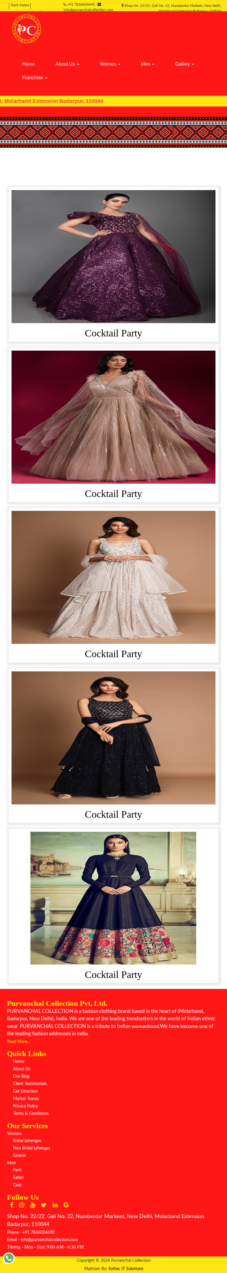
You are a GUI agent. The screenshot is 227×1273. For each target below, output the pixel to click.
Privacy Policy (25, 1106)
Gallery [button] (183, 64)
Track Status (19, 5)
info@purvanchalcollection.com (49, 1240)
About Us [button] (66, 64)
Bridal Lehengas (27, 1141)
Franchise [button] (33, 77)
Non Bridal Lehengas (31, 1148)
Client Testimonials (30, 1084)
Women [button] (108, 64)
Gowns (19, 1156)
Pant (17, 1170)
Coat (17, 1185)
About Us (21, 1069)
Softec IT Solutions (125, 1269)
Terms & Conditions (31, 1114)
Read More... (18, 1042)
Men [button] (146, 64)
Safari (18, 1178)
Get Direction (25, 1091)
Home (28, 64)
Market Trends (26, 1099)
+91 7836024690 (82, 4)
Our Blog (21, 1076)
